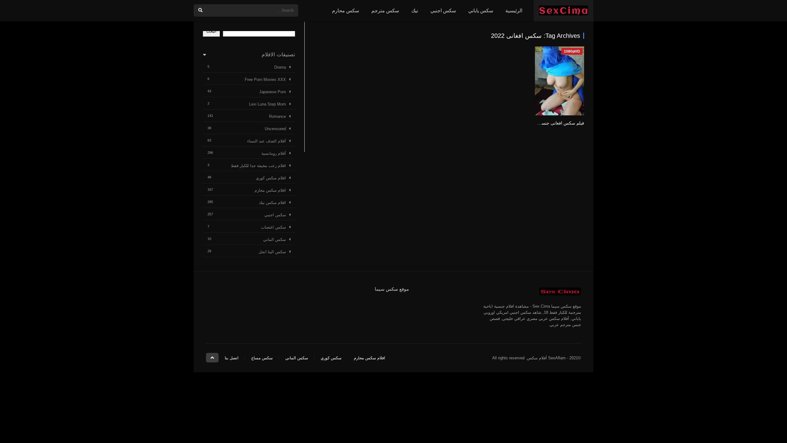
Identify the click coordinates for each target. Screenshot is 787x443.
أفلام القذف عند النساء (266, 141)
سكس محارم (345, 10)
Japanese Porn (272, 92)
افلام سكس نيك (272, 202)
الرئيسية (513, 10)
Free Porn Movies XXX (265, 79)
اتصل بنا (232, 358)
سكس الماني (274, 239)
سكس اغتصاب (273, 227)
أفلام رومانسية (273, 153)
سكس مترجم (385, 10)
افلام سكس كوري (271, 178)
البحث (211, 31)
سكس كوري (331, 358)
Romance (277, 116)
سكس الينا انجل (272, 251)
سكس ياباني (480, 10)
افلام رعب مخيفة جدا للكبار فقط (258, 165)
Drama (280, 67)
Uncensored (275, 128)
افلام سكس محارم (270, 190)
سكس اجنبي (443, 10)
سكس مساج (262, 358)
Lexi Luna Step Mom (267, 104)
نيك (414, 10)
